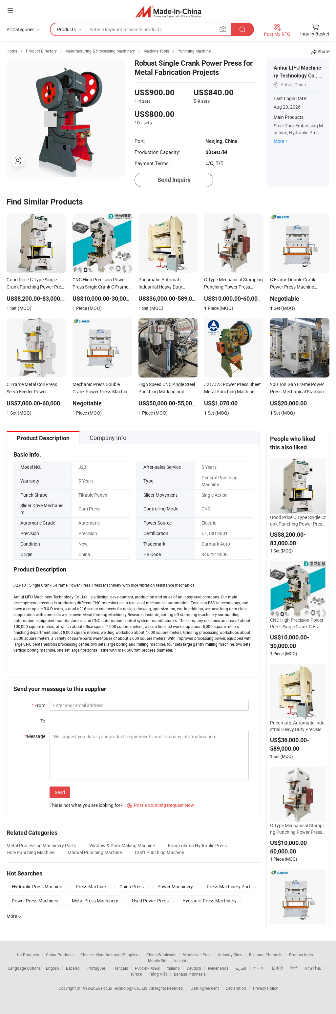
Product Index (301, 954)
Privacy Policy (265, 988)
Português (96, 968)
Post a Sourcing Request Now (160, 805)
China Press (131, 886)
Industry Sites (230, 954)
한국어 (259, 968)
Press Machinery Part (228, 886)
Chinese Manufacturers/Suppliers (109, 954)
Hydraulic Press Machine (37, 886)
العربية (240, 968)
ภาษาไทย (312, 968)
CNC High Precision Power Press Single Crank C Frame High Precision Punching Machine (298, 623)
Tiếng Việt (158, 974)
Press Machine (91, 886)
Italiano (173, 968)
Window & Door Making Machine (122, 845)
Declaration (236, 988)
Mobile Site (157, 960)
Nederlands (218, 968)
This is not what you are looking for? (86, 805)
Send (60, 792)
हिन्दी (294, 968)
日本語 (278, 968)
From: (39, 705)
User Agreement (205, 988)
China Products (60, 954)
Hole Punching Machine (30, 852)
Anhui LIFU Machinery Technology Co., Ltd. (298, 75)
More (279, 141)
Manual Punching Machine (95, 852)
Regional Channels (265, 954)
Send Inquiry (174, 179)
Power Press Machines (35, 900)
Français (120, 968)
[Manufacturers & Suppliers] (168, 11)
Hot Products (27, 954)
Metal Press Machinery (95, 900)
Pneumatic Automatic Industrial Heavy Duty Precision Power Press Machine (297, 726)
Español (73, 968)
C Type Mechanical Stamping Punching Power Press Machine (297, 828)
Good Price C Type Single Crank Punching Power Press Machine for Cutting (298, 520)
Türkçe (136, 974)
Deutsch (194, 968)
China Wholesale (161, 954)
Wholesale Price (197, 954)
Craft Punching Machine (159, 852)
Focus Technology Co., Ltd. (125, 988)
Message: (35, 736)
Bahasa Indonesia (190, 974)
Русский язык (147, 968)
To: (43, 721)
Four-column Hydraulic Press (197, 845)
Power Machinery (175, 886)
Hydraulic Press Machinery (209, 900)
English (52, 968)
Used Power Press (150, 900)
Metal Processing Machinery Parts (41, 845)
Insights (181, 960)
